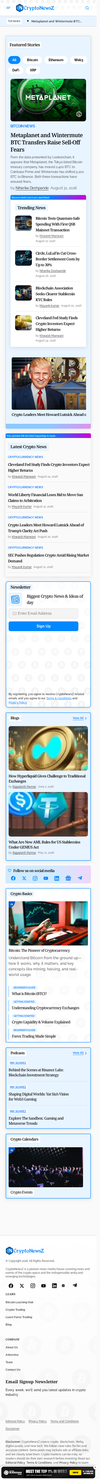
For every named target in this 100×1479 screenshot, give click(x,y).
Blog (9, 1324)
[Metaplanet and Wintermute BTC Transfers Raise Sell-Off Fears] (48, 100)
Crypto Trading (15, 1309)
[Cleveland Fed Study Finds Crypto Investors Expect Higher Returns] (23, 322)
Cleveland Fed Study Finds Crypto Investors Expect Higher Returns (57, 323)
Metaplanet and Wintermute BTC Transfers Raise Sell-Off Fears (46, 142)
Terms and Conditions (64, 1421)
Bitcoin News (22, 126)
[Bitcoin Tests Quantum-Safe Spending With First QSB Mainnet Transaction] (23, 223)
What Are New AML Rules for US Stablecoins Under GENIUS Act (44, 844)
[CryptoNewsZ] (35, 8)
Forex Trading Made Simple (34, 1036)
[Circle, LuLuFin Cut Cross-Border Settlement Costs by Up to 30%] (23, 258)
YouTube (46, 878)
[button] (8, 8)
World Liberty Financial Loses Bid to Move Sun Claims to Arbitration (45, 497)
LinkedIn (57, 878)
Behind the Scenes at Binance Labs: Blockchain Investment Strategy (36, 1072)
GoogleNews (68, 878)
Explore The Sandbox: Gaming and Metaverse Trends (36, 1121)
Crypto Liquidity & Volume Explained (41, 1022)
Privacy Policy (18, 702)
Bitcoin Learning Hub (19, 1302)
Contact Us (13, 1369)
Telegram (80, 878)
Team (9, 1362)
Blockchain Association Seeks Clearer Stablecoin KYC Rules (55, 293)
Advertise (12, 1354)
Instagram (35, 878)
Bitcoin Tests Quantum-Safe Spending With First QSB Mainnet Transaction (58, 224)
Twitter (24, 878)
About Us (12, 1347)
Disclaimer (13, 1428)
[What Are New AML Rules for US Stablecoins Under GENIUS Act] (48, 814)
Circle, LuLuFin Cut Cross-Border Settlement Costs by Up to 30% (58, 259)
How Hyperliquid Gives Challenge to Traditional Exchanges (47, 778)
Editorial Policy (15, 1421)
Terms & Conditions (59, 698)
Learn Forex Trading (19, 1317)
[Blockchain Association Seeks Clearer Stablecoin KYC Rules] (23, 293)
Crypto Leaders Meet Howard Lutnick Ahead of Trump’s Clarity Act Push (46, 527)
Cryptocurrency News (25, 457)
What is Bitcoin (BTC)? (29, 993)
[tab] (14, 60)
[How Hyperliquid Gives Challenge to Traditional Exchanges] (48, 748)
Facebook (13, 878)
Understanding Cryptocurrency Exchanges (45, 1007)
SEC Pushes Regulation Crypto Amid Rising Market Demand (48, 558)
